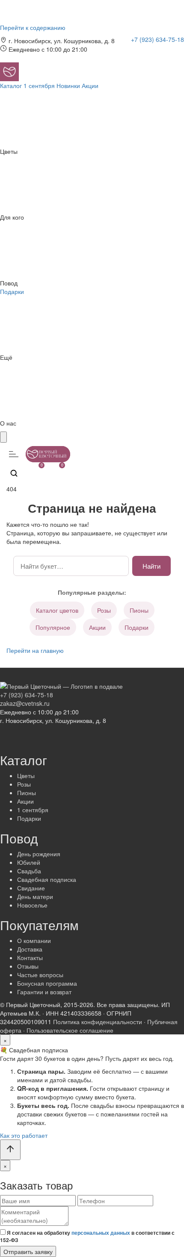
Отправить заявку (28, 1251)
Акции (97, 627)
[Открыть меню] (13, 454)
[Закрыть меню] (3, 437)
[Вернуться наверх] (10, 1150)
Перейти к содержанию (32, 27)
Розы (104, 610)
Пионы (139, 610)
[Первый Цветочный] (9, 71)
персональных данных (100, 1232)
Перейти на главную (35, 650)
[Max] (170, 50)
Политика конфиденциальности (97, 1021)
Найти (151, 565)
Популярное (53, 627)
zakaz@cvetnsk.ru (25, 703)
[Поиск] (13, 473)
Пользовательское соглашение (70, 1030)
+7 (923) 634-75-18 (157, 39)
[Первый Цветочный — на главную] (61, 685)
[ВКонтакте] (148, 50)
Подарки (136, 627)
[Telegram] (160, 50)
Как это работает (23, 1135)
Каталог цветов (57, 610)
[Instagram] (136, 50)
